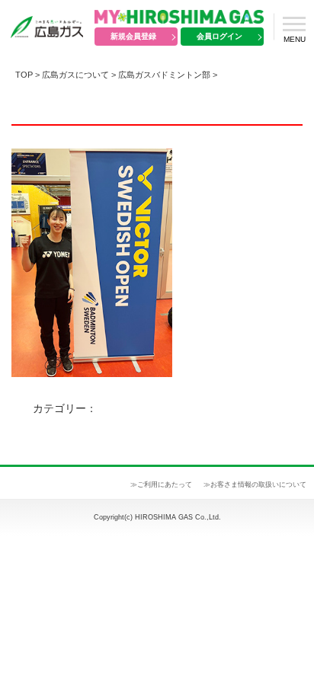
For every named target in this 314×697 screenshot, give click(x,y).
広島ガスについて (75, 74)
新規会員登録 (133, 36)
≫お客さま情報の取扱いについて (254, 484)
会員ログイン (219, 36)
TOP (24, 74)
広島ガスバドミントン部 (164, 74)
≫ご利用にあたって (161, 484)
